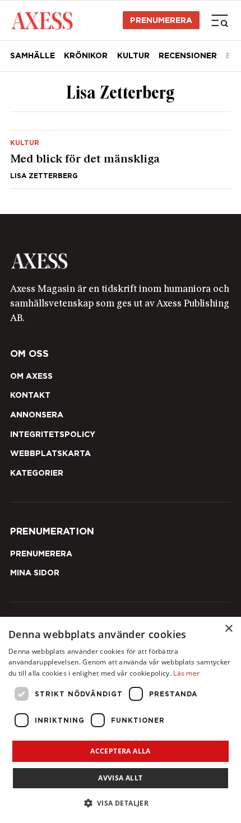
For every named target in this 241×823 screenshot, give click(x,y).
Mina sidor (34, 572)
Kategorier (36, 472)
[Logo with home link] (120, 261)
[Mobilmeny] (219, 20)
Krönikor (86, 55)
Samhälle (32, 55)
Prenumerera (161, 20)
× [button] (228, 629)
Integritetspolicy (52, 434)
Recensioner (188, 55)
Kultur (133, 55)
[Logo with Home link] (41, 20)
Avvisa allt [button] (120, 778)
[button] (120, 803)
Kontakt (30, 394)
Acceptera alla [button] (120, 751)
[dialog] (120, 720)
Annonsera (36, 414)
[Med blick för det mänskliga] (120, 159)
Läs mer (186, 673)
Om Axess (31, 375)
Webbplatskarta (50, 453)
